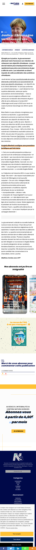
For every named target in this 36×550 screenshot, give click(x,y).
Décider (18, 482)
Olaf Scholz (21, 136)
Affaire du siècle (8, 50)
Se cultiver (18, 489)
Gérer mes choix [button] (16, 545)
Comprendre (18, 481)
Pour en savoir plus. (12, 528)
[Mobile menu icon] (3, 4)
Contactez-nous (18, 503)
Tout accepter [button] (17, 534)
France (17, 50)
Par (7, 48)
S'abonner (18, 498)
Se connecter (18, 499)
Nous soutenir (18, 501)
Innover (18, 487)
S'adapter (7, 298)
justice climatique (28, 50)
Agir (18, 484)
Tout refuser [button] (16, 539)
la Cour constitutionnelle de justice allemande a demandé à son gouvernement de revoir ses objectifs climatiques (17, 82)
